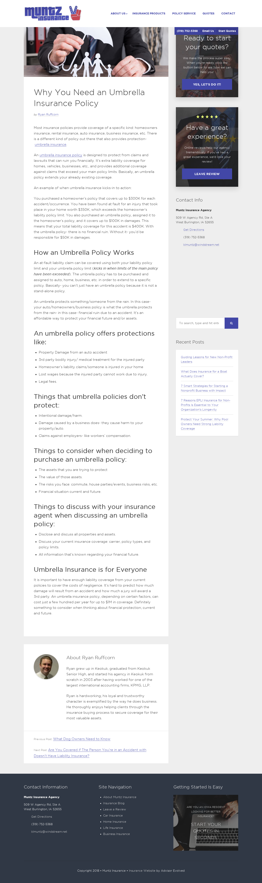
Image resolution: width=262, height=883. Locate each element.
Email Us (208, 30)
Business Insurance (116, 834)
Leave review (207, 174)
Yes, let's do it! (207, 84)
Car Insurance (113, 815)
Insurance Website (142, 870)
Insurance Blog (113, 803)
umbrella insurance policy (61, 155)
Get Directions (193, 229)
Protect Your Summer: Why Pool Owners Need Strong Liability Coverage (204, 424)
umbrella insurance (50, 144)
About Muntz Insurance (119, 797)
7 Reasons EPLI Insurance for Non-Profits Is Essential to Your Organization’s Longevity (205, 405)
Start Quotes (227, 30)
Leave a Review (114, 809)
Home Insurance (114, 821)
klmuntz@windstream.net (201, 244)
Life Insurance (113, 827)
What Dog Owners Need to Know (81, 739)
